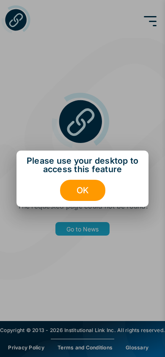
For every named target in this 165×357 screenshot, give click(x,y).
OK (83, 190)
